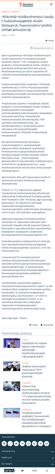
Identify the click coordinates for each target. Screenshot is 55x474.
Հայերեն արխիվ (10, 11)
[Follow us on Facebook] (4, 443)
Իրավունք (26, 383)
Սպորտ (25, 340)
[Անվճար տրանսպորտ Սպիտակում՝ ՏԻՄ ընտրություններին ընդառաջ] (11, 366)
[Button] (49, 40)
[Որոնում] (47, 470)
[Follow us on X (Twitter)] (10, 443)
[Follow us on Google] (46, 443)
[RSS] (34, 443)
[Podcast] (40, 443)
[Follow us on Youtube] (16, 443)
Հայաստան (26, 410)
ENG (34, 470)
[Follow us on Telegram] (22, 443)
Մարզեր (25, 363)
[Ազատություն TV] (23, 470)
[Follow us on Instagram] (28, 443)
